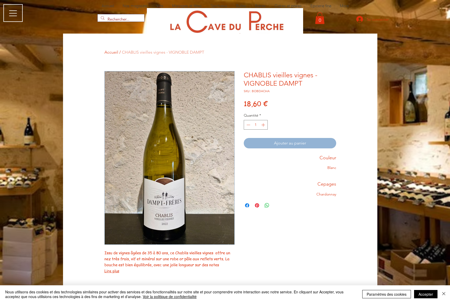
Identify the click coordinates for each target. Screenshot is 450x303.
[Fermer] (444, 294)
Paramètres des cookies (387, 294)
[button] (320, 18)
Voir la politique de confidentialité (170, 296)
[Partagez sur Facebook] (247, 205)
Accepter (425, 294)
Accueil (111, 52)
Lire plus (111, 270)
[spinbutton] (255, 124)
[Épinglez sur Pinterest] (257, 205)
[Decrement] (248, 124)
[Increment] (263, 124)
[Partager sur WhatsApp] (267, 205)
